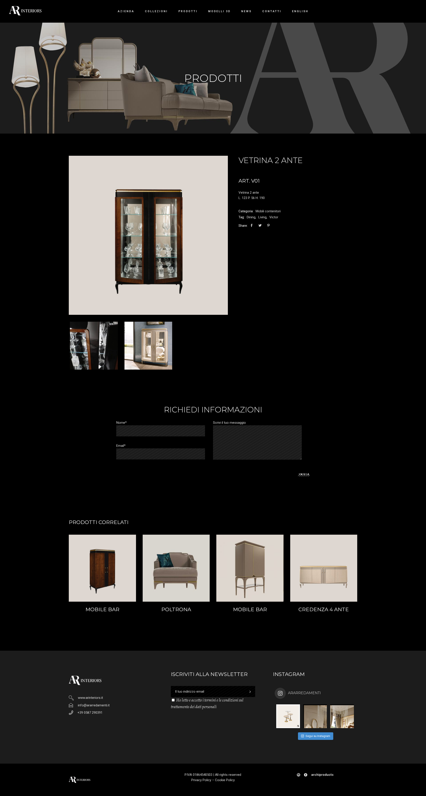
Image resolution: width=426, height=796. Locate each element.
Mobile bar (102, 609)
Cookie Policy (225, 780)
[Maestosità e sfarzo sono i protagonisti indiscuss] (315, 716)
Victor (273, 217)
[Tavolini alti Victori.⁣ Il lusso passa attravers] (288, 716)
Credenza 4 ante (323, 609)
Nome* (121, 423)
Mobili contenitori (268, 211)
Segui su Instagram (318, 736)
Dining (251, 217)
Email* (121, 446)
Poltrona (176, 609)
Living (262, 217)
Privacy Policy (201, 780)
